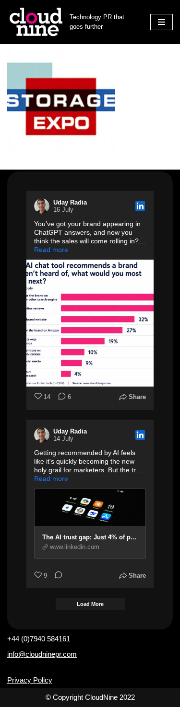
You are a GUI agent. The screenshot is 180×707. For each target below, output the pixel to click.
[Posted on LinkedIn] (140, 206)
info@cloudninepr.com (42, 654)
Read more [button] (51, 249)
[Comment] (55, 576)
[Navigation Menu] (161, 22)
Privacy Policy (29, 680)
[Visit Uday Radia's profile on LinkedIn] (43, 206)
